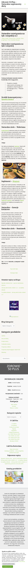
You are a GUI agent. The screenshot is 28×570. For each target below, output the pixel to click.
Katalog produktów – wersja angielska (14, 451)
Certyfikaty (14, 425)
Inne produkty (4, 338)
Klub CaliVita (14, 404)
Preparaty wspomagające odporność (10, 349)
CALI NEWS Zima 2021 (14, 439)
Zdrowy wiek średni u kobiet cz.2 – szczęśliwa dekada (14, 460)
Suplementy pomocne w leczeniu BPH (14, 463)
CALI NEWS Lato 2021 (14, 436)
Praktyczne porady (14, 427)
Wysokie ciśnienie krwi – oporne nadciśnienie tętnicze (14, 458)
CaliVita (3, 335)
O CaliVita (14, 423)
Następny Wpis (14, 273)
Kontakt (14, 406)
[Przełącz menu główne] (25, 4)
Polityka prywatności (14, 432)
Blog (3, 38)
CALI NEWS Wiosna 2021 (14, 434)
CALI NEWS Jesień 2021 (14, 437)
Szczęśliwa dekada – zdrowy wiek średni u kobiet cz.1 (14, 462)
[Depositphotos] (14, 316)
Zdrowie (18, 38)
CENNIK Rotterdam (14, 452)
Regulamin (14, 430)
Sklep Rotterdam (14, 449)
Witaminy (3, 352)
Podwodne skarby (5, 344)
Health (6, 38)
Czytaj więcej (21, 561)
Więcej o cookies (14, 408)
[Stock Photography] (14, 305)
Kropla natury (4, 341)
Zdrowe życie (12, 38)
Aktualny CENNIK (14, 441)
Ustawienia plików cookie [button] (8, 564)
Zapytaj (14, 429)
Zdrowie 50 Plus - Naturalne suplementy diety (11, 4)
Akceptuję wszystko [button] (7, 566)
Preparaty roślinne (6, 347)
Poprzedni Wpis (14, 269)
